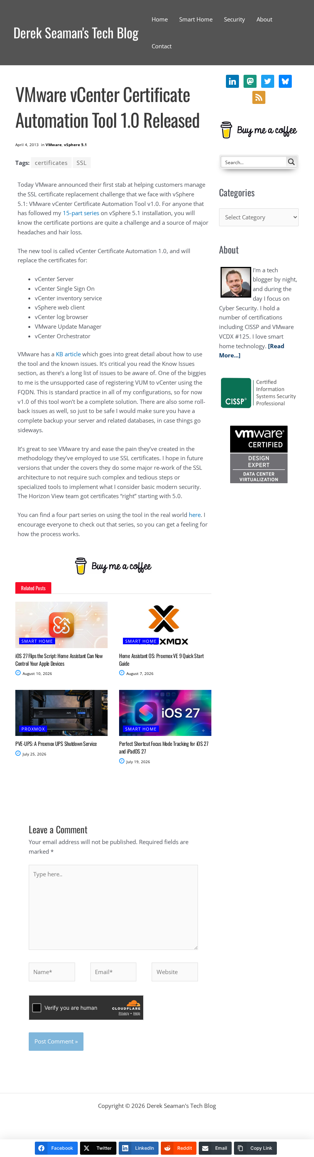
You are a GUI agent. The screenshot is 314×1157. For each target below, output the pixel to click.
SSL (82, 162)
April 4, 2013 (27, 144)
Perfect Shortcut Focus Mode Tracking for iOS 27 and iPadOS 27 (163, 747)
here (195, 514)
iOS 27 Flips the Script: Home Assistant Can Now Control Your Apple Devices (59, 659)
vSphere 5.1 (75, 144)
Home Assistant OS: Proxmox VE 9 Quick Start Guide (161, 659)
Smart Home (37, 641)
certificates (51, 162)
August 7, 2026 (139, 673)
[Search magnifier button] (291, 161)
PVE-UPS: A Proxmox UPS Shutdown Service (56, 743)
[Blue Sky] (258, 96)
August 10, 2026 (36, 673)
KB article (68, 354)
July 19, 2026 (137, 761)
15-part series (81, 213)
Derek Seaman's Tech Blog (75, 32)
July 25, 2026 (33, 754)
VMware (54, 144)
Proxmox (33, 729)
